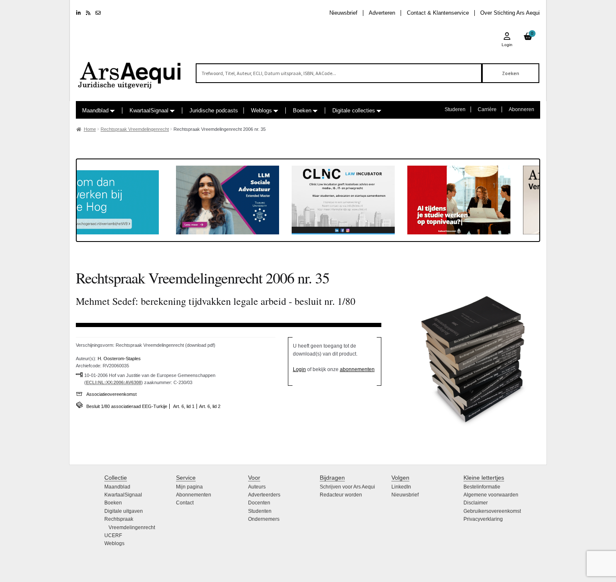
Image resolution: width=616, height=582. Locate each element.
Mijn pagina (189, 487)
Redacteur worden (341, 495)
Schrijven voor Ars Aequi (347, 487)
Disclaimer (475, 503)
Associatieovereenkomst (111, 394)
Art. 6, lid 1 (183, 406)
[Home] (130, 71)
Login (299, 369)
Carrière (487, 109)
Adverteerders (264, 495)
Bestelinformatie (481, 487)
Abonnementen (193, 495)
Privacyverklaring (483, 519)
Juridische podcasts (213, 110)
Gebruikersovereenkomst (492, 511)
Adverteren (382, 13)
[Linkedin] (78, 13)
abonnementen (357, 369)
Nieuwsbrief (343, 13)
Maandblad (95, 110)
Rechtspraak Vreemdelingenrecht (135, 129)
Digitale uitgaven (123, 511)
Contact (185, 503)
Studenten (260, 511)
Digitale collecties (353, 110)
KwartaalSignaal (148, 110)
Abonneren (521, 109)
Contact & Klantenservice (438, 13)
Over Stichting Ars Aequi (510, 13)
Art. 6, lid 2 (209, 406)
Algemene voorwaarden (490, 495)
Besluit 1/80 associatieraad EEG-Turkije (126, 406)
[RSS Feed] (88, 13)
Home (90, 129)
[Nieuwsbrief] (98, 13)
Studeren (455, 109)
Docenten (259, 503)
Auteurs (257, 487)
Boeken (302, 110)
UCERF (113, 535)
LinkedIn (401, 487)
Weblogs (261, 110)
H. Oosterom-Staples (119, 358)
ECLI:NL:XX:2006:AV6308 (113, 382)
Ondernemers (264, 519)
